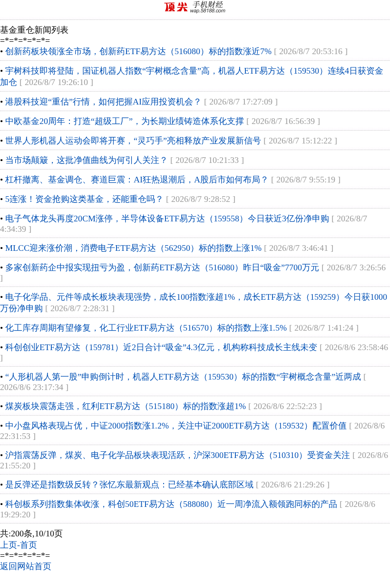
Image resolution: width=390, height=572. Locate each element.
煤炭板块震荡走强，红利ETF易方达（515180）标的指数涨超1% (125, 406)
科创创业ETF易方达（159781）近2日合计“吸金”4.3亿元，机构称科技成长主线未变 (161, 347)
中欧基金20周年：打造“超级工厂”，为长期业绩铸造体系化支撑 (124, 121)
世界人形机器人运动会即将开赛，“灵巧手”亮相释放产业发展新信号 (133, 140)
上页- (10, 545)
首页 (28, 545)
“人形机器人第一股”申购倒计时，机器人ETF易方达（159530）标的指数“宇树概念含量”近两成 (183, 376)
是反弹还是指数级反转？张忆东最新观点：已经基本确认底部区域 (129, 484)
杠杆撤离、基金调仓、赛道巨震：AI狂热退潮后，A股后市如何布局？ (137, 179)
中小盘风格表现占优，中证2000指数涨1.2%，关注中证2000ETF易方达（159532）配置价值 (176, 425)
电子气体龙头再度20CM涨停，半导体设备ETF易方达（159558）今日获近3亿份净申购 (167, 218)
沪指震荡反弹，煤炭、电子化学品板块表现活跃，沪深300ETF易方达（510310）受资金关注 (177, 455)
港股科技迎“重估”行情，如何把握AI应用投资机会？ (103, 101)
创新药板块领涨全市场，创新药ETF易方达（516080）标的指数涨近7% (138, 51)
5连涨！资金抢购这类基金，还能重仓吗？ (84, 199)
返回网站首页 (25, 566)
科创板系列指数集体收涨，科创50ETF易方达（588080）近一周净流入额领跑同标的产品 (171, 504)
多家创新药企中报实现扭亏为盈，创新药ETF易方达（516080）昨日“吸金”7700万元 (162, 267)
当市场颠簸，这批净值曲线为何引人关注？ (86, 160)
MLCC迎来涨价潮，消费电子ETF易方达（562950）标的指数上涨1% (133, 248)
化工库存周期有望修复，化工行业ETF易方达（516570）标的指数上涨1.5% (146, 328)
